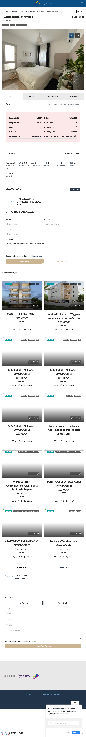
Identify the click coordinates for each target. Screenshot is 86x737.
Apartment (34, 12)
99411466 (24, 202)
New (37, 284)
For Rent (70, 395)
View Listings (75, 189)
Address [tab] (73, 96)
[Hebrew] (7, 734)
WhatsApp (36, 202)
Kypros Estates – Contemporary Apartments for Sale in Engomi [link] (22, 485)
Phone (47, 219)
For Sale (15, 12)
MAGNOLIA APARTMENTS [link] (22, 314)
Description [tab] (53, 96)
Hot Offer (73, 284)
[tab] (71, 35)
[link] (22, 295)
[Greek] (5, 734)
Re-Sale (24, 12)
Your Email (10, 229)
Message (9, 239)
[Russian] (9, 734)
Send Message (62, 261)
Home (7, 12)
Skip (68, 732)
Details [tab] (12, 96)
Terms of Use (37, 256)
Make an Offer (24, 261)
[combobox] (43, 608)
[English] (3, 734)
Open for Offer (22, 25)
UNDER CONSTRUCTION (32, 451)
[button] (74, 11)
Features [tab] (32, 96)
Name (8, 219)
